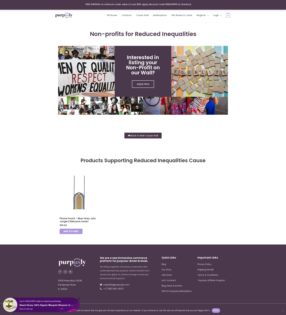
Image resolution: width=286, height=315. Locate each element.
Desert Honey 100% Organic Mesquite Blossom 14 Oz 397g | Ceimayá (47, 304)
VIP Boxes (112, 15)
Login (216, 15)
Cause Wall (142, 15)
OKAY (216, 310)
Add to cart (71, 231)
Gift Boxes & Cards (181, 15)
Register (201, 15)
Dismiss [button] (196, 4)
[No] (282, 310)
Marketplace (160, 15)
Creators (127, 15)
